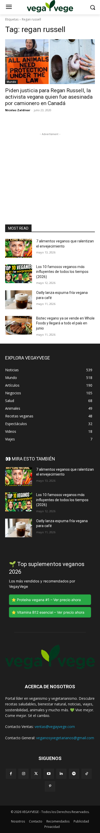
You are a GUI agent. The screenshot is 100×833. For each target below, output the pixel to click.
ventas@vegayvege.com (55, 726)
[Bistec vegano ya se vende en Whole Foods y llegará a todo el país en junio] (18, 325)
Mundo (11, 82)
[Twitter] (36, 774)
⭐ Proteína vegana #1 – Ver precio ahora (46, 600)
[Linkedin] (61, 774)
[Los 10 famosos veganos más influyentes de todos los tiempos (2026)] (18, 273)
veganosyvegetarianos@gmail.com (65, 737)
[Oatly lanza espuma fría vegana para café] (18, 299)
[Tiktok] (87, 774)
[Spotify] (74, 774)
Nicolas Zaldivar (17, 110)
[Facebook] (11, 774)
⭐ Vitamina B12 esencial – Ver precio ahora (48, 612)
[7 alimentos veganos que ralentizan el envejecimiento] (18, 248)
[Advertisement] (50, 169)
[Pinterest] (50, 786)
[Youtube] (49, 774)
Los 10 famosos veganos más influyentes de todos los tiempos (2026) (62, 272)
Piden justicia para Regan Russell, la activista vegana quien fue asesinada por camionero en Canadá (49, 96)
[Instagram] (23, 774)
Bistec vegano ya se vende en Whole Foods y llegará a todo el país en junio (65, 323)
